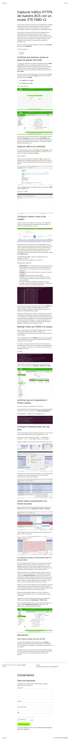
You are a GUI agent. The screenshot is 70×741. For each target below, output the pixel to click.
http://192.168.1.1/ (23, 86)
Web (18, 712)
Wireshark (32, 437)
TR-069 (25, 26)
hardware (42, 666)
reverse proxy (39, 222)
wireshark (21, 53)
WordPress (65, 737)
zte (57, 666)
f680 (39, 666)
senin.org (4, 3)
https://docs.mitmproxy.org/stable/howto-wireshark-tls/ (30, 406)
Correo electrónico (22, 706)
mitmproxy (21, 52)
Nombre (19, 701)
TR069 (33, 32)
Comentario (20, 687)
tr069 (51, 666)
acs (36, 666)
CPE (41, 592)
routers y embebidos (21, 664)
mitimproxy (47, 666)
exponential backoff (32, 586)
